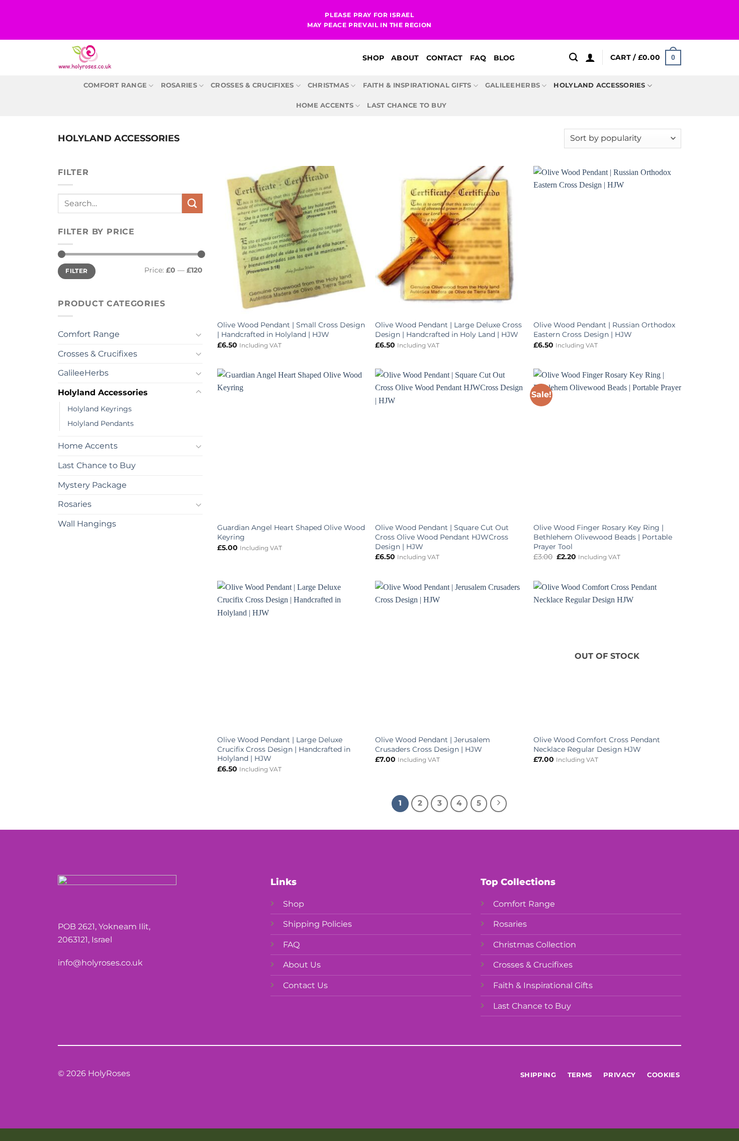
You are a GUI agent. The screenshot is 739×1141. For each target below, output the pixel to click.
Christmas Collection (534, 944)
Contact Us (305, 985)
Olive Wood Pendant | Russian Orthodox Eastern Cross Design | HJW (604, 329)
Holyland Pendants (100, 423)
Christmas (328, 85)
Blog (504, 57)
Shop (373, 57)
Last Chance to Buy (406, 105)
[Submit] (192, 203)
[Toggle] (199, 334)
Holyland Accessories (599, 85)
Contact (444, 57)
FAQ (478, 57)
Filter (76, 271)
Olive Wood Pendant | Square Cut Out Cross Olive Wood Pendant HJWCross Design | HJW (442, 537)
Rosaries (179, 85)
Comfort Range (115, 85)
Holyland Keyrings (99, 408)
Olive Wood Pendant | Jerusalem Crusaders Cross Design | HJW (432, 744)
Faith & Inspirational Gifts (417, 85)
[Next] (498, 803)
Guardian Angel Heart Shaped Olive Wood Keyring (291, 532)
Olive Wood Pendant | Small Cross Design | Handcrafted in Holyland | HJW (291, 329)
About (405, 57)
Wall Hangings (87, 524)
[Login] (590, 57)
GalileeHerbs (512, 85)
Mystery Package (92, 485)
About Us (302, 965)
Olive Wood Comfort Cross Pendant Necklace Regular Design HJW (596, 744)
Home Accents (324, 105)
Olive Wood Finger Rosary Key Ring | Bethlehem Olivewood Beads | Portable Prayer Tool (602, 537)
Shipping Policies (317, 924)
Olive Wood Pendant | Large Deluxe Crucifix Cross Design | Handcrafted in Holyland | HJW (283, 749)
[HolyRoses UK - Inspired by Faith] (183, 57)
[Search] (573, 57)
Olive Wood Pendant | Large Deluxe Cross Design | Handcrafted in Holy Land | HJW (448, 329)
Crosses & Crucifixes (252, 85)
